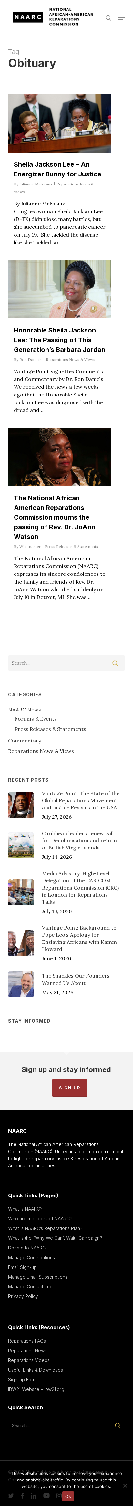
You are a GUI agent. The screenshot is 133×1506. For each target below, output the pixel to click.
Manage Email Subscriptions (37, 1277)
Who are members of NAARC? (40, 1218)
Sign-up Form (22, 1379)
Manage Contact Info (30, 1286)
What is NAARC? (25, 1209)
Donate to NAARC (27, 1247)
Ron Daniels (30, 359)
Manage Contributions (31, 1257)
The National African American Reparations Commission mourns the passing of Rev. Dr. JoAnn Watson (54, 517)
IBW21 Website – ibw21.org (36, 1389)
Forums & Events (36, 718)
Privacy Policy (23, 1296)
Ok (68, 1496)
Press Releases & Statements (71, 546)
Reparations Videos (29, 1360)
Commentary (24, 740)
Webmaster (30, 546)
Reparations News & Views (70, 359)
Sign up (69, 1087)
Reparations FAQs (27, 1340)
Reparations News (27, 1350)
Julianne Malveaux (35, 184)
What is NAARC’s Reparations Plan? (45, 1228)
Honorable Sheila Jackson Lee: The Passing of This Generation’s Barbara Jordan (59, 339)
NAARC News (24, 709)
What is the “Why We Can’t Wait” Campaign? (55, 1238)
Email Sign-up (22, 1267)
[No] (125, 1485)
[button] (121, 18)
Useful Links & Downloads (35, 1370)
